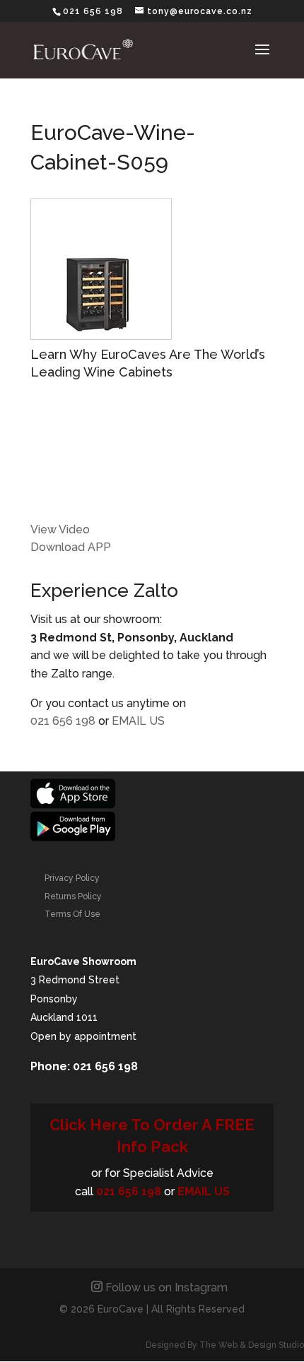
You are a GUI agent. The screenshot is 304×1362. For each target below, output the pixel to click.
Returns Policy (73, 896)
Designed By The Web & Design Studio (225, 1345)
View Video (60, 529)
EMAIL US (138, 721)
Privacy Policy (72, 878)
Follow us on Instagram (166, 1287)
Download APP (70, 547)
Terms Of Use (72, 914)
